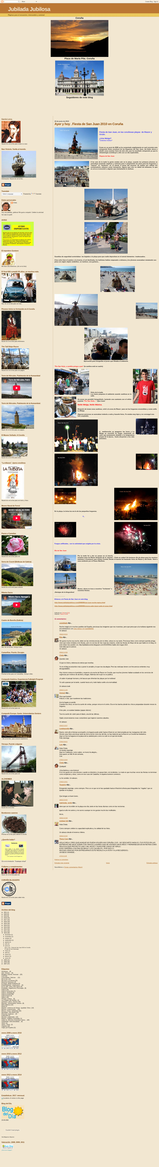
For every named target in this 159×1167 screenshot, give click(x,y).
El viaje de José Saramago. (12, 949)
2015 (5, 923)
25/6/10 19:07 (63, 725)
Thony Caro (63, 839)
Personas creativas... (8, 1014)
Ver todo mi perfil (7, 215)
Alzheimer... (5, 971)
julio (6, 944)
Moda (3, 1006)
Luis (61, 745)
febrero (7, 956)
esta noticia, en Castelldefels (84, 629)
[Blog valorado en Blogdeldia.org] (8, 1146)
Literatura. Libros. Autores (10, 1002)
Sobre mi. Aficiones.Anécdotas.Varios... (14, 1020)
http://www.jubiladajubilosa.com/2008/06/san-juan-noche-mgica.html (80, 602)
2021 (5, 912)
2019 (5, 916)
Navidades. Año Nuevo (9, 1012)
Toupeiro (62, 785)
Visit (8, 1137)
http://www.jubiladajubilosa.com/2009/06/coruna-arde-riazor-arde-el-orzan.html (83, 606)
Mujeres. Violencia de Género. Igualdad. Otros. (16, 1008)
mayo (7, 951)
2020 (5, 914)
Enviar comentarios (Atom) (73, 867)
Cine (3, 976)
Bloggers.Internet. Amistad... (10, 974)
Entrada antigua (152, 863)
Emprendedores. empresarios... (11, 985)
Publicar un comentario (61, 859)
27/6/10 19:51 (63, 782)
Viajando (4, 1026)
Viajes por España (7, 1027)
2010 (5, 933)
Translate (38, 194)
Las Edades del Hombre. (9, 1000)
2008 (5, 962)
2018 (5, 918)
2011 (5, 931)
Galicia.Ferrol (6, 996)
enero (7, 958)
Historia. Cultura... (7, 999)
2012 (5, 929)
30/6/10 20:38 (63, 818)
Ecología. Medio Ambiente (10, 983)
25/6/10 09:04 (63, 634)
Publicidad (5, 1015)
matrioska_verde (65, 803)
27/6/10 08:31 (63, 741)
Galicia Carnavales (7, 991)
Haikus (4, 997)
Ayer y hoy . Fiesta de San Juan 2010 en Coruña (17, 947)
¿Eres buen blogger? (7, 1150)
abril (6, 952)
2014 (5, 925)
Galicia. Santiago (7, 992)
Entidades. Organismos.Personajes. (13, 988)
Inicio (108, 863)
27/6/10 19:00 (63, 760)
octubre (7, 938)
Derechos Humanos (8, 982)
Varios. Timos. (6, 1024)
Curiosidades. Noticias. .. (9, 977)
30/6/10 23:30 (63, 836)
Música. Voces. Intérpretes (10, 1011)
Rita (60, 637)
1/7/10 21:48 (63, 856)
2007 (5, 964)
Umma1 (62, 693)
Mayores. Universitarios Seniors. (12, 1003)
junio (6, 946)
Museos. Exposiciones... (9, 1009)
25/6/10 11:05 (63, 690)
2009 (5, 960)
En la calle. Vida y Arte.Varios (11, 986)
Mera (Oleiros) (6, 1005)
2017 (5, 920)
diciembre (8, 935)
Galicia (4, 989)
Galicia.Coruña (64, 614)
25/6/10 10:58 (63, 652)
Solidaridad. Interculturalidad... (11, 1021)
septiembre (8, 940)
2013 (5, 927)
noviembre (8, 936)
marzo (7, 954)
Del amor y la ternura (8, 980)
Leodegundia (64, 728)
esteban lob (63, 821)
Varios (3, 1023)
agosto (7, 942)
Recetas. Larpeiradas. (8, 1017)
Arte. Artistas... (6, 973)
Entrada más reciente (62, 863)
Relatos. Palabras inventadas (11, 1018)
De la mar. (5, 979)
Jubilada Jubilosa (29, 9)
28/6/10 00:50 (63, 800)
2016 (5, 922)
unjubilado (63, 623)
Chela (61, 655)
